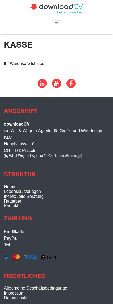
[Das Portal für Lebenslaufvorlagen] (56, 12)
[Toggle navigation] (56, 23)
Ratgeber (12, 201)
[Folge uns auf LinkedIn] (42, 86)
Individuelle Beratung (24, 196)
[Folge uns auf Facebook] (71, 86)
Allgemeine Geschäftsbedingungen (37, 288)
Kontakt (11, 206)
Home (9, 186)
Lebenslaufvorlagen (22, 191)
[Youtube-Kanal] (56, 86)
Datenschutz (15, 298)
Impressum (14, 293)
